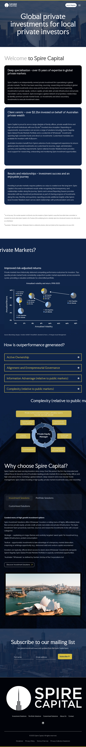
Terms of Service (42, 741)
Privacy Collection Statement (60, 741)
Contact (71, 716)
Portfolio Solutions (44, 498)
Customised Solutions (19, 506)
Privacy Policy (30, 741)
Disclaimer (19, 741)
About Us (63, 716)
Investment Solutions (19, 498)
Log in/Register (71, 5)
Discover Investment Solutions (18, 565)
